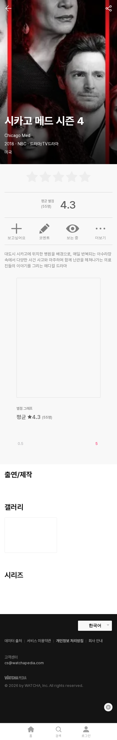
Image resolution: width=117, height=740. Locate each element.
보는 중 (72, 238)
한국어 (95, 625)
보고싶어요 (17, 238)
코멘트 (44, 238)
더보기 (100, 238)
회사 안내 (95, 641)
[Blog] (108, 707)
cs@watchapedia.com (24, 663)
